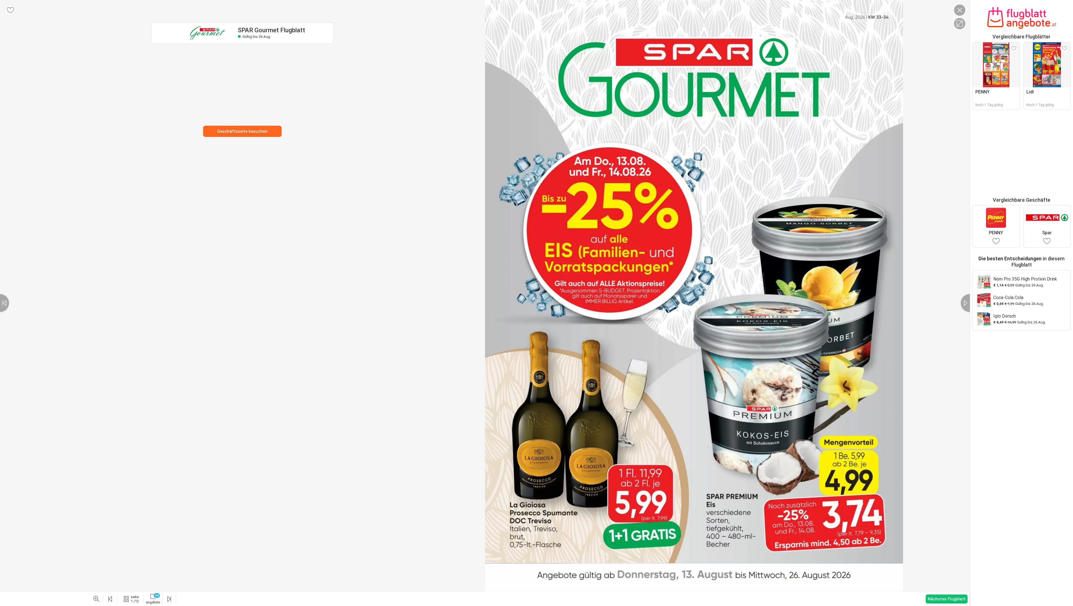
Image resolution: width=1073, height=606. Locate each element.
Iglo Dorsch (1004, 316)
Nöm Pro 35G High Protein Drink (1025, 279)
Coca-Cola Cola (1008, 297)
